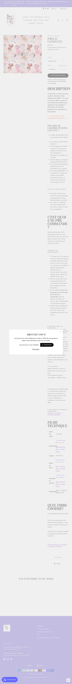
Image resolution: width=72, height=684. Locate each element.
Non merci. (36, 349)
